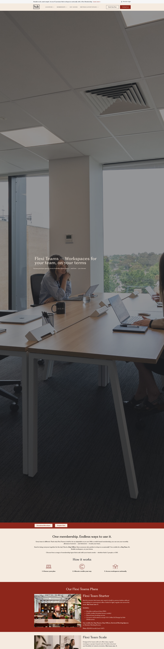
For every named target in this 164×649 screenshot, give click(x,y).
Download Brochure (43, 525)
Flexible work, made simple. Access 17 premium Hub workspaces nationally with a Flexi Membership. (63, 1)
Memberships (61, 7)
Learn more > (97, 1)
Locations (49, 7)
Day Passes (98, 623)
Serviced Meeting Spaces (120, 623)
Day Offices (106, 623)
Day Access (73, 7)
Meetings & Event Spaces (88, 7)
